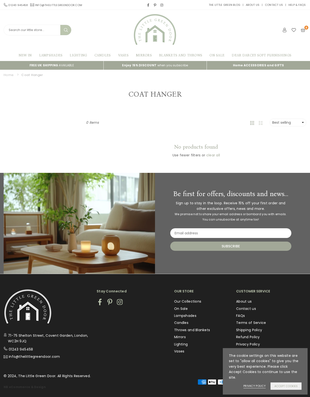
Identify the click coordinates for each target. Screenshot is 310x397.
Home (9, 75)
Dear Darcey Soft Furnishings (261, 55)
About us (252, 5)
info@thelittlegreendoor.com (58, 5)
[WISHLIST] (293, 30)
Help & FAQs (297, 5)
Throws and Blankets (192, 330)
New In (25, 55)
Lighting (78, 55)
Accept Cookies (286, 386)
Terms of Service (251, 322)
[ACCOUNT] (284, 30)
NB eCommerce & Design (25, 387)
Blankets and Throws (180, 55)
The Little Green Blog (224, 5)
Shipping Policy (249, 330)
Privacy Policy (248, 344)
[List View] (261, 122)
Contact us (274, 5)
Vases (123, 55)
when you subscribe (155, 65)
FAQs (240, 315)
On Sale (217, 55)
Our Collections (187, 301)
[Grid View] (252, 122)
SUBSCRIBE (231, 246)
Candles (102, 55)
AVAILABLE (52, 65)
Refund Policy (248, 337)
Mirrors (144, 55)
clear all (213, 155)
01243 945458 (21, 349)
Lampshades (51, 55)
